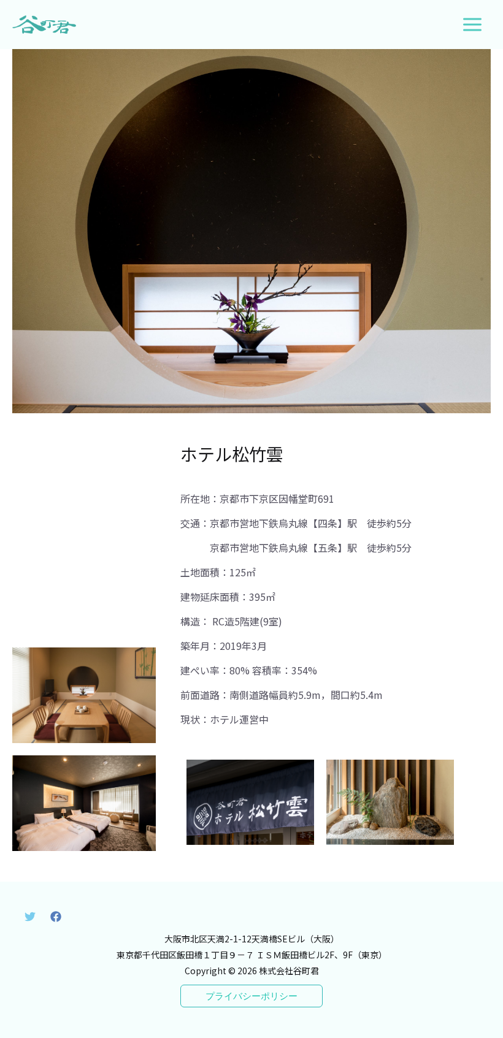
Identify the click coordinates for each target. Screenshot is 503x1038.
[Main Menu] (472, 24)
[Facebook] (55, 916)
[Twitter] (30, 916)
